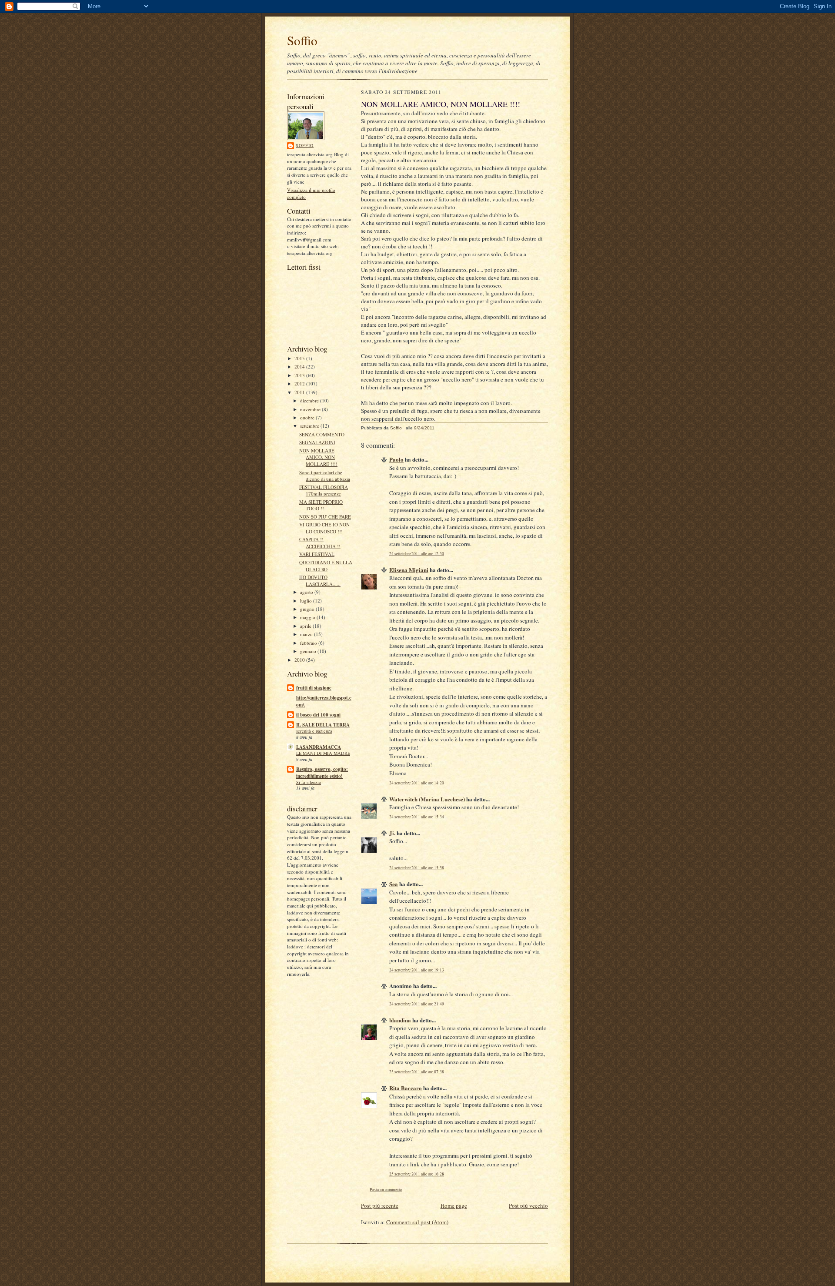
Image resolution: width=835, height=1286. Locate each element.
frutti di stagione (313, 687)
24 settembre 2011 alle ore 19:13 (416, 970)
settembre (310, 425)
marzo (307, 634)
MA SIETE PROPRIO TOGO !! (321, 505)
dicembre (310, 400)
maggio (308, 617)
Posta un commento (386, 1189)
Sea (393, 884)
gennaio (308, 651)
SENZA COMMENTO (321, 434)
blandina (400, 1020)
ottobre (308, 417)
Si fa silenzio (308, 782)
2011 (300, 392)
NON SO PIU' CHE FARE (325, 516)
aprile (306, 626)
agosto (307, 592)
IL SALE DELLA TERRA (323, 724)
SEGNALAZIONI (317, 442)
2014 (300, 366)
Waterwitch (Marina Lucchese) (427, 799)
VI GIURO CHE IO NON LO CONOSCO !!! (324, 528)
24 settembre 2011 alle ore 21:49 (416, 1004)
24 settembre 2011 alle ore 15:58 (416, 868)
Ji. (392, 833)
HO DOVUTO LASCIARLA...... (320, 580)
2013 (300, 375)
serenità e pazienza (314, 731)
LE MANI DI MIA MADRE (323, 753)
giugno (308, 609)
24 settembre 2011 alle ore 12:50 (416, 553)
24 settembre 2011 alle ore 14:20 (416, 783)
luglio (306, 600)
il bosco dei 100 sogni (318, 714)
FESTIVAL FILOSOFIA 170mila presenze (323, 490)
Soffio (302, 40)
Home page (454, 1205)
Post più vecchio (528, 1205)
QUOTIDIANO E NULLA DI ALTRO (325, 566)
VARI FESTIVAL (316, 554)
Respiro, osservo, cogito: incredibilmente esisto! (322, 773)
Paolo (396, 459)
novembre (311, 409)
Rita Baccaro (405, 1088)
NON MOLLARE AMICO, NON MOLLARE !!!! (318, 457)
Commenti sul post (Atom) (417, 1222)
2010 (300, 659)
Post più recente (379, 1205)
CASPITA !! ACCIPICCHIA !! (320, 542)
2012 (300, 383)
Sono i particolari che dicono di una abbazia (324, 475)
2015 (300, 358)
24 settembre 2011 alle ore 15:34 (416, 817)
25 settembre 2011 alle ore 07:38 (416, 1072)
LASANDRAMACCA (318, 746)
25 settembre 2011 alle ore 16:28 (416, 1174)
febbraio (309, 643)
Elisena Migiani (408, 570)
